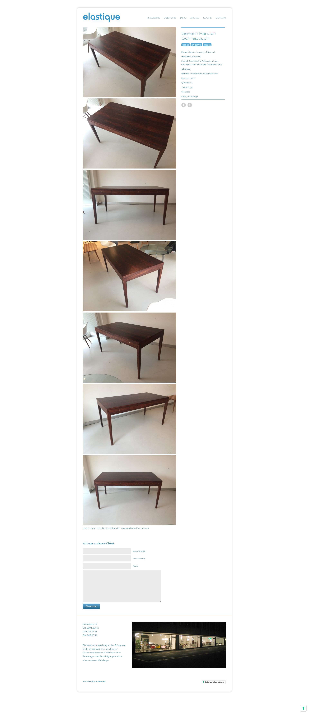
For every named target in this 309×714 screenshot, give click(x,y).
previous (189, 105)
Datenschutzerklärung (214, 682)
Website (135, 566)
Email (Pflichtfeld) (139, 559)
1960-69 (185, 44)
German (221, 18)
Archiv (194, 18)
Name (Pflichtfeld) (139, 551)
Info (183, 18)
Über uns (170, 18)
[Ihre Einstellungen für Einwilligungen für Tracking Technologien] (303, 708)
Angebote (153, 18)
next (183, 105)
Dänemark (196, 44)
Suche (207, 18)
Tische (207, 44)
